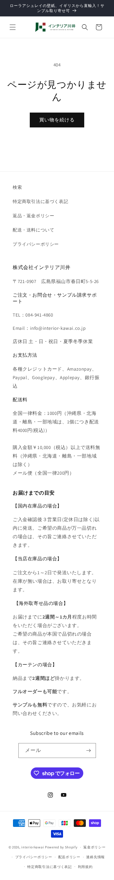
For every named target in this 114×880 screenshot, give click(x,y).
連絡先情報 (95, 857)
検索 (17, 187)
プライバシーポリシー (36, 244)
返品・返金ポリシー (33, 215)
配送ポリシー (69, 857)
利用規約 (85, 867)
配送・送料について (33, 230)
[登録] (89, 750)
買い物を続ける (57, 120)
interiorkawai (32, 847)
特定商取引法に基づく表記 (40, 201)
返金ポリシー (94, 847)
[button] (13, 27)
